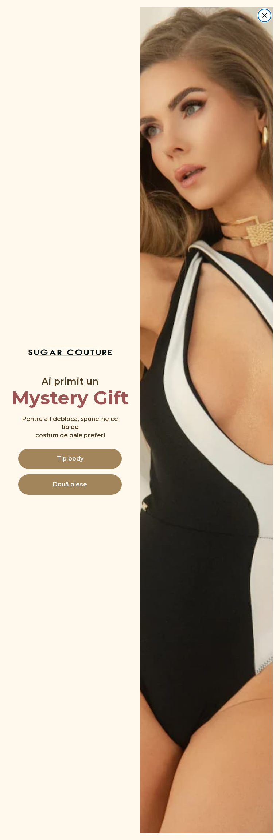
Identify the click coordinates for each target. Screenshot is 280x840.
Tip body (70, 458)
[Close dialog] (264, 15)
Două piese (70, 484)
